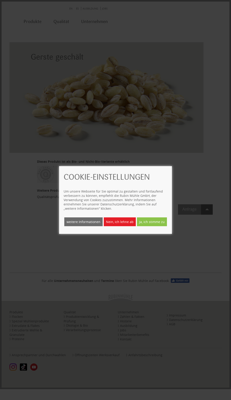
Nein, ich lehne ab (120, 222)
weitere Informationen (83, 222)
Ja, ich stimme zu (152, 222)
